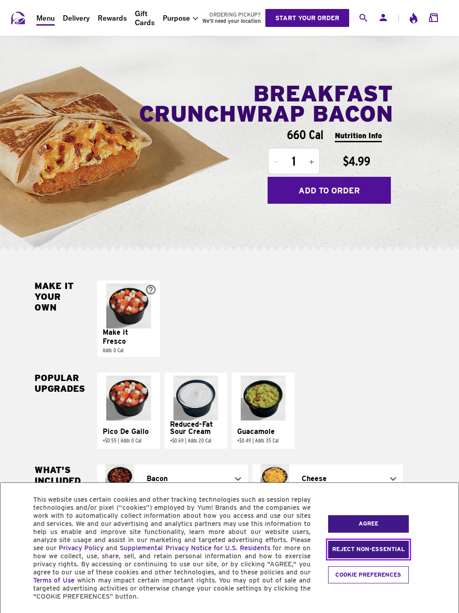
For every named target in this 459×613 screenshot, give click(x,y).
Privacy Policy (81, 548)
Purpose (176, 17)
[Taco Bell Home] (18, 18)
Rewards (112, 17)
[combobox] (172, 478)
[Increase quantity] (311, 162)
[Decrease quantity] (276, 162)
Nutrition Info (358, 135)
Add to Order (329, 190)
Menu (45, 17)
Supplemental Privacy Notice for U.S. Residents (195, 548)
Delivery (76, 17)
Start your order (307, 18)
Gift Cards (145, 18)
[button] (128, 318)
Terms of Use (54, 580)
